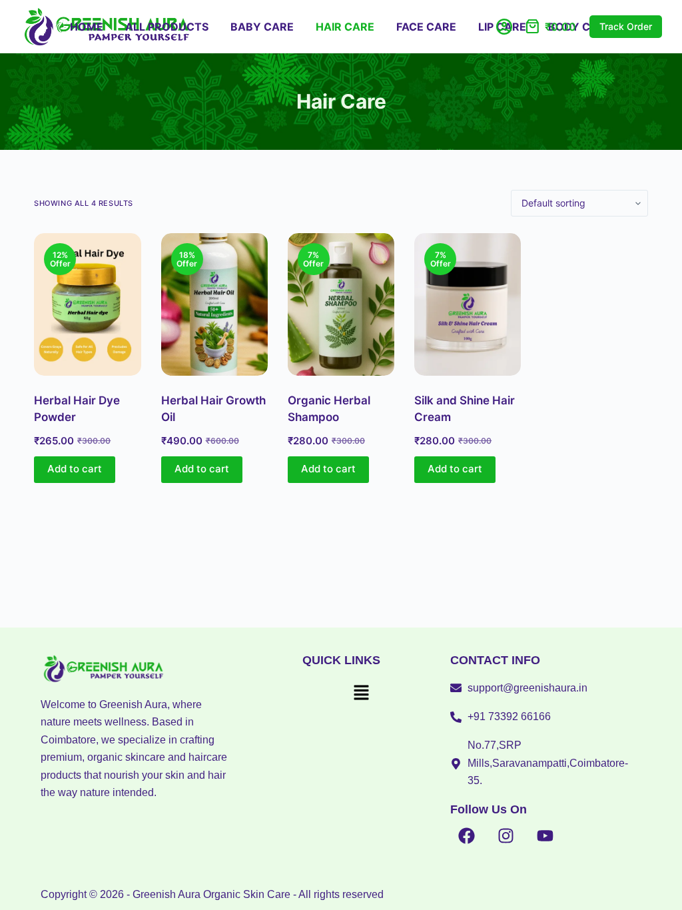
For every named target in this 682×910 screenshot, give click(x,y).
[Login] (504, 27)
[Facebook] (467, 836)
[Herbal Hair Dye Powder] (87, 304)
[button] (361, 694)
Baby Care (262, 26)
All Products (166, 26)
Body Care (580, 26)
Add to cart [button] (74, 468)
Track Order (625, 26)
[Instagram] (506, 836)
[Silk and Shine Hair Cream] (467, 304)
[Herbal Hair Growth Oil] (214, 304)
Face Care (426, 26)
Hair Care (345, 26)
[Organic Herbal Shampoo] (341, 304)
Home (86, 26)
